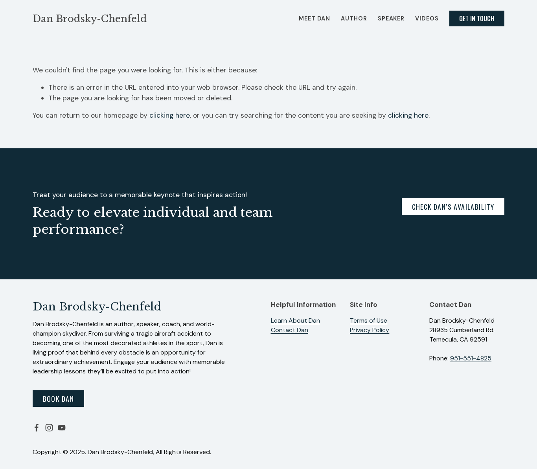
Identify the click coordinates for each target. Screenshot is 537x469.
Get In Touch (476, 18)
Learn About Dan (295, 320)
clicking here (169, 115)
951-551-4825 (470, 358)
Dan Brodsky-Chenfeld (90, 18)
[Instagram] (49, 428)
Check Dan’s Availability (453, 206)
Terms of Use (368, 320)
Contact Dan (289, 330)
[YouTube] (62, 428)
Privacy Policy (369, 330)
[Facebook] (36, 428)
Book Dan (58, 398)
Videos (426, 18)
